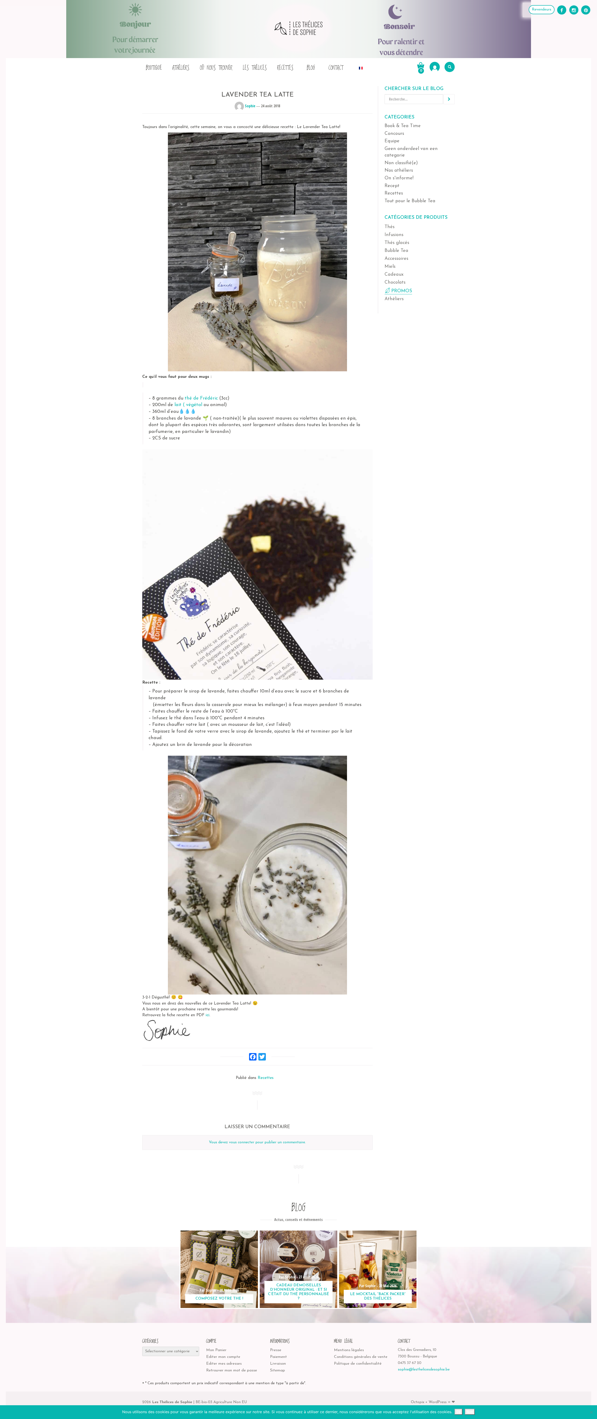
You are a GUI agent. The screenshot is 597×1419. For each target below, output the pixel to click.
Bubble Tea (396, 250)
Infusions (394, 235)
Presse (275, 1350)
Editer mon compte (223, 1357)
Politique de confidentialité (358, 1364)
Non (470, 1411)
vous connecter (241, 1142)
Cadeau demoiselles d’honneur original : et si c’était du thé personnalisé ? (298, 1292)
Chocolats (395, 282)
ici (207, 1015)
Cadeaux (394, 274)
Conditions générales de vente (360, 1357)
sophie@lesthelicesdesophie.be (424, 1369)
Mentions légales (349, 1350)
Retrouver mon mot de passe (231, 1370)
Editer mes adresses (224, 1364)
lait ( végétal (188, 405)
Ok (458, 1411)
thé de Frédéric (201, 398)
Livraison (278, 1364)
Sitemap (277, 1370)
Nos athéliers (399, 170)
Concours (394, 133)
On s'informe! (399, 178)
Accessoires (396, 258)
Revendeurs (541, 9)
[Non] (591, 1412)
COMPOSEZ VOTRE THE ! (219, 1299)
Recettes (285, 68)
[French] (360, 67)
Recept (392, 186)
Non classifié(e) (401, 163)
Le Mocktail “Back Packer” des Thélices (378, 1296)
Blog (311, 68)
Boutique (154, 68)
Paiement (278, 1357)
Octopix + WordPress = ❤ (433, 1402)
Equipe (392, 141)
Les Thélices (255, 68)
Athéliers (180, 68)
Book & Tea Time (403, 126)
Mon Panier (216, 1350)
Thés (390, 227)
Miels (390, 266)
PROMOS (401, 291)
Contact (335, 68)
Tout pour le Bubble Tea (410, 201)
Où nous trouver (216, 68)
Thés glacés (397, 242)
